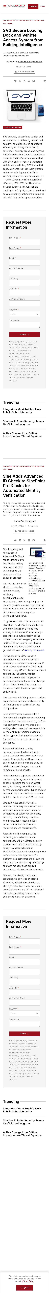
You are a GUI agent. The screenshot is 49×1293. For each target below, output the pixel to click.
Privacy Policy (28, 1281)
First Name (15, 238)
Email (12, 258)
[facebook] (15, 81)
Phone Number (16, 268)
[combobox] (24, 314)
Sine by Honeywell (34, 650)
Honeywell (30, 521)
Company (13, 278)
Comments (14, 320)
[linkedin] (20, 81)
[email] (33, 81)
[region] (24, 1282)
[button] (5, 6)
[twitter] (24, 81)
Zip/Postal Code (17, 299)
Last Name (15, 248)
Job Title (14, 288)
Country (14, 309)
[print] (44, 81)
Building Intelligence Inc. (30, 61)
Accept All (24, 1288)
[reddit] (29, 81)
